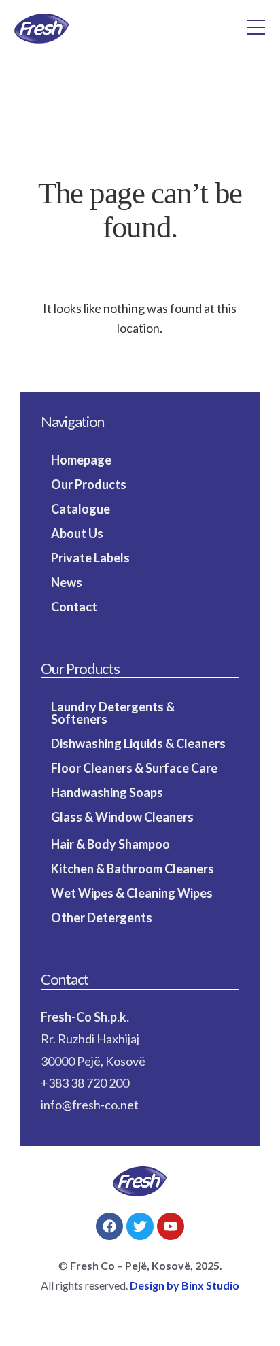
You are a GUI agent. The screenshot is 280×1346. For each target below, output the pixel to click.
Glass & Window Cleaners (122, 816)
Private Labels (90, 557)
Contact (74, 606)
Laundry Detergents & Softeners (113, 712)
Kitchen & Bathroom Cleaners (132, 868)
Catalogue (80, 508)
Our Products (88, 484)
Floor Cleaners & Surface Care (134, 767)
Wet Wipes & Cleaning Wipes (132, 893)
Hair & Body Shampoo (110, 844)
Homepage (81, 459)
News (66, 582)
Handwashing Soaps (107, 792)
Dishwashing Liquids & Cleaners (138, 743)
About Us (77, 533)
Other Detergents (101, 917)
